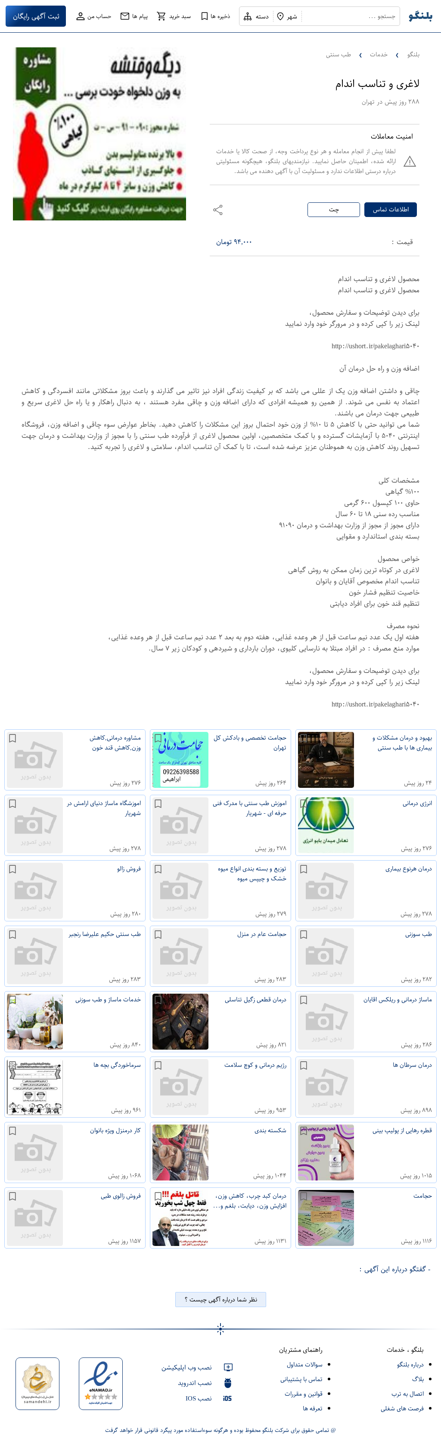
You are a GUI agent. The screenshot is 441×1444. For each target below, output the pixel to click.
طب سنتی (338, 54)
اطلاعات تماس (391, 209)
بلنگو (413, 54)
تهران (368, 102)
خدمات (379, 54)
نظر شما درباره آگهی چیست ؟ (220, 1300)
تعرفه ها (313, 1408)
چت (334, 209)
